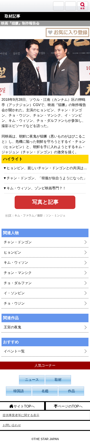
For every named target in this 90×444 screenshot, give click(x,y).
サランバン (58, 6)
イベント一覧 (14, 351)
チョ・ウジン (14, 303)
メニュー (70, 6)
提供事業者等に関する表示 (21, 415)
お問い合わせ (12, 425)
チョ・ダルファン (18, 283)
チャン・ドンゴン (18, 242)
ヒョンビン (12, 252)
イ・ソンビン (14, 293)
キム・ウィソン (16, 262)
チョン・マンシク (18, 273)
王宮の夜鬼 (12, 327)
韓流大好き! (15, 6)
